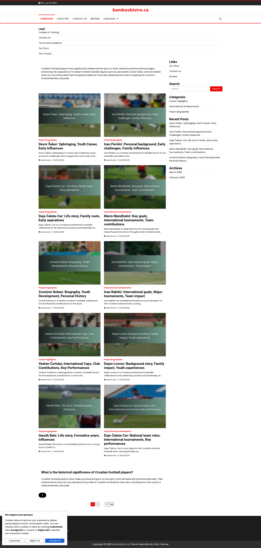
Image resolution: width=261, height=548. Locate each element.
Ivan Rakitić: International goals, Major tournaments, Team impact (133, 294)
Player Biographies (48, 140)
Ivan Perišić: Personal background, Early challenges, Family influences (134, 146)
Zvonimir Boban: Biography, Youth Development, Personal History (64, 294)
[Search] (220, 19)
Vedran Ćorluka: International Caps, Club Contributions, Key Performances (69, 366)
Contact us (80, 18)
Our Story (63, 18)
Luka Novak (45, 160)
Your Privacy (45, 53)
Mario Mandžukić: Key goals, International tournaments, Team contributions (129, 220)
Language (109, 18)
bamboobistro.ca (131, 10)
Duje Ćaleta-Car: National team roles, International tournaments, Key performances (132, 439)
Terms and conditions (50, 43)
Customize (14, 540)
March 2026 (175, 172)
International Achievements (117, 212)
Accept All (54, 540)
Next (112, 504)
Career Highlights (47, 359)
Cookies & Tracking (49, 32)
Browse (95, 18)
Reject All (35, 540)
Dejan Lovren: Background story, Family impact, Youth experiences (134, 366)
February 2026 (177, 177)
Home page (47, 18)
